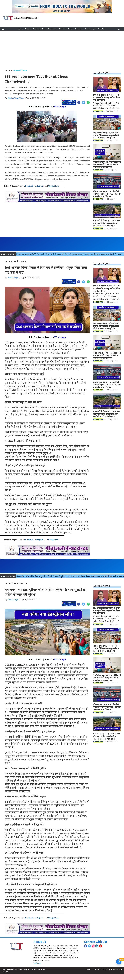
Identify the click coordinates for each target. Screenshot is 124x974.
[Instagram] (93, 945)
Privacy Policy (105, 969)
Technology (90, 29)
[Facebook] (85, 945)
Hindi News (18, 261)
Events (101, 29)
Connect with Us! (95, 941)
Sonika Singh (13, 278)
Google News (53, 186)
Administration (39, 29)
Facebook (29, 186)
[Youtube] (100, 945)
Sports (62, 29)
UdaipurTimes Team (16, 98)
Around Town (20, 70)
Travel (27, 29)
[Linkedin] (96, 945)
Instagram (39, 186)
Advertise (114, 969)
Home (7, 70)
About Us (39, 941)
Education (52, 29)
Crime (70, 29)
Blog (120, 969)
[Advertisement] (62, 47)
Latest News (101, 72)
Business (79, 29)
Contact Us (96, 969)
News (20, 29)
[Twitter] (89, 945)
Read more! (37, 963)
